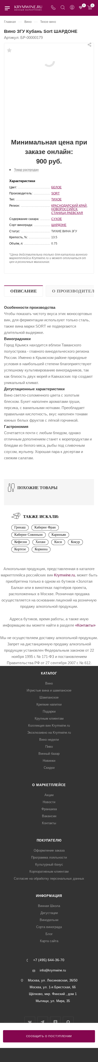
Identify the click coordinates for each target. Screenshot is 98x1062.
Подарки (49, 711)
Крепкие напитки (49, 704)
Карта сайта (49, 941)
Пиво (49, 746)
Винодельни (49, 920)
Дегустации (49, 913)
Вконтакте (29, 1022)
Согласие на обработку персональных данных (49, 878)
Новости (49, 802)
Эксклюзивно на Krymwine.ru (49, 732)
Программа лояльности (49, 857)
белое (56, 187)
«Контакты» (85, 625)
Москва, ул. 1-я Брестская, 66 (53, 987)
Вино (49, 683)
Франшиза (49, 809)
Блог (49, 934)
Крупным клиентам (49, 718)
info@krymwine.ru (53, 970)
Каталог (49, 673)
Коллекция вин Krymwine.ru (49, 725)
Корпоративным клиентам (49, 871)
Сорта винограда (49, 927)
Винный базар (49, 753)
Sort (55, 193)
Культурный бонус (49, 864)
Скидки (49, 768)
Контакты (49, 823)
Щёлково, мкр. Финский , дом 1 (53, 994)
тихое (56, 199)
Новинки (49, 761)
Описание (23, 291)
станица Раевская (67, 213)
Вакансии (49, 816)
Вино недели (49, 739)
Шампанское (49, 697)
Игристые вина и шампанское (49, 690)
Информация (49, 896)
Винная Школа (49, 906)
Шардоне (58, 225)
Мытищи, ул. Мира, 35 (53, 1001)
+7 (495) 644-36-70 (48, 960)
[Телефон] (53, 8)
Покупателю (49, 840)
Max (68, 1022)
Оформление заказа (49, 850)
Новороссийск (64, 209)
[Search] (63, 8)
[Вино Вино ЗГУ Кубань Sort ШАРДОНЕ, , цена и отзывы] (49, 60)
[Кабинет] (72, 8)
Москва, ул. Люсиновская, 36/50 (52, 980)
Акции (49, 795)
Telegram (42, 1022)
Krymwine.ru (64, 575)
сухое (56, 219)
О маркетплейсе (49, 785)
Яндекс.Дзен (55, 1022)
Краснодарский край (69, 205)
